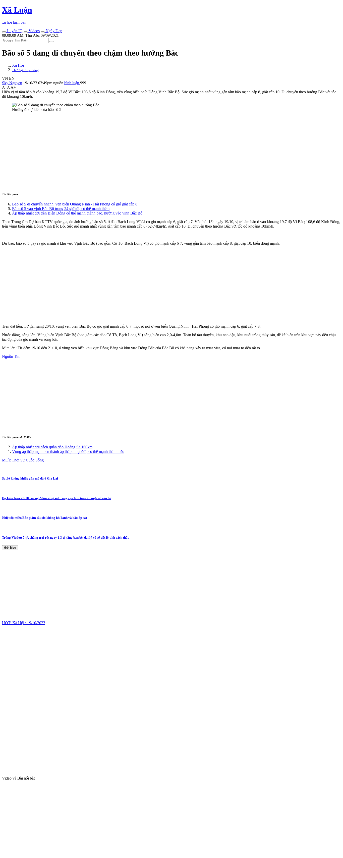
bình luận (72, 83)
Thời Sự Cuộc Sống (25, 70)
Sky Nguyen (12, 83)
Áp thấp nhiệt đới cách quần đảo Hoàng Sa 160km (52, 447)
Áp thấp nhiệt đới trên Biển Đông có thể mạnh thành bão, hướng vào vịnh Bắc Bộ (77, 213)
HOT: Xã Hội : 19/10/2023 (23, 623)
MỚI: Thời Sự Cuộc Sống (23, 460)
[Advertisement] (152, 151)
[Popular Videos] (26, 32)
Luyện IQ (14, 31)
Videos (34, 31)
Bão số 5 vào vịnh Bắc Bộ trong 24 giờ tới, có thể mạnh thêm (60, 208)
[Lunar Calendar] (43, 32)
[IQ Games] (4, 32)
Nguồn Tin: (11, 356)
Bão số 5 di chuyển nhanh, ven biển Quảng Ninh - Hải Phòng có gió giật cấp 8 (74, 204)
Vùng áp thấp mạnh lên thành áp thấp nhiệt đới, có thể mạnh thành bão (68, 451)
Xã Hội (18, 65)
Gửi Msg (10, 547)
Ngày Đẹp (53, 31)
